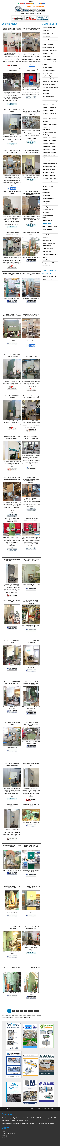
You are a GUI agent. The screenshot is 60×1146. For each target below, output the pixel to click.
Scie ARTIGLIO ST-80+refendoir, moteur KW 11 (12, 314)
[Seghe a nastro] (19, 3)
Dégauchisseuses (47, 67)
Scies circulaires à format (49, 226)
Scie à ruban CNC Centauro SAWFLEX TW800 (31, 28)
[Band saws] (22, 3)
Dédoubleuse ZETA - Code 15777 (31, 805)
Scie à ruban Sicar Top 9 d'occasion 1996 (31, 927)
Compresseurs (46, 56)
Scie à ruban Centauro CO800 (12, 805)
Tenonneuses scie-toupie (50, 254)
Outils (44, 158)
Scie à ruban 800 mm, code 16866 (12, 723)
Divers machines (47, 73)
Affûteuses (45, 30)
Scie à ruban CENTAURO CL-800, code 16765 (31, 560)
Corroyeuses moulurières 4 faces (50, 63)
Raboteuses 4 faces (48, 198)
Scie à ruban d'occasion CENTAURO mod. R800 (31, 151)
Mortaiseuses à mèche (49, 152)
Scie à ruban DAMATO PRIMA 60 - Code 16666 (31, 846)
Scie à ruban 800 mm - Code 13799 (12, 846)
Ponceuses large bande (49, 178)
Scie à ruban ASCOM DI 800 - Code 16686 (12, 927)
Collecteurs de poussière (49, 50)
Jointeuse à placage (48, 104)
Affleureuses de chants (49, 27)
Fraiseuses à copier (48, 96)
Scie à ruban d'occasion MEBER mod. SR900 (12, 764)
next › (30, 1011)
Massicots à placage (48, 143)
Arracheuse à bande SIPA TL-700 (31, 233)
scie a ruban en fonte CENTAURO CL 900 (31, 355)
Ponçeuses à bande (48, 172)
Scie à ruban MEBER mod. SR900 (12, 110)
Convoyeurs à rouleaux (49, 59)
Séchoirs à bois (47, 235)
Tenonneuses (46, 251)
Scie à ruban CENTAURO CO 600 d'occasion (12, 560)
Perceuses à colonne (48, 160)
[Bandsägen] (28, 3)
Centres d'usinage (47, 44)
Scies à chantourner (48, 204)
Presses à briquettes (48, 184)
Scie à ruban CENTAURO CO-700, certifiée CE (31, 641)
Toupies (44, 257)
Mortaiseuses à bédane (49, 146)
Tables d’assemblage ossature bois (48, 244)
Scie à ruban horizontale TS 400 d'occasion (12, 69)
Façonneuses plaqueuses (50, 87)
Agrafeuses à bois (47, 33)
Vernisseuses (46, 265)
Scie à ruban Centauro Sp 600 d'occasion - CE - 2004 (31, 396)
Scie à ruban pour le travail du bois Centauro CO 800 (12, 478)
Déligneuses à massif (48, 70)
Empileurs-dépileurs (48, 76)
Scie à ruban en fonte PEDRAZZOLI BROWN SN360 (31, 724)
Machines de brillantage (49, 124)
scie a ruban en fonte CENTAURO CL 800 (12, 233)
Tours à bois (46, 260)
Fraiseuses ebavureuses (49, 99)
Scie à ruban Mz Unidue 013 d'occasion (12, 192)
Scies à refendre (47, 220)
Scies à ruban (46, 223)
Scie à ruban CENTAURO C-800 (12, 600)
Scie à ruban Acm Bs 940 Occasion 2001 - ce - (12, 437)
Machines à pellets (47, 110)
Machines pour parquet (49, 140)
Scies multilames (47, 229)
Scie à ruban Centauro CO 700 (31, 764)
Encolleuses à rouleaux (49, 79)
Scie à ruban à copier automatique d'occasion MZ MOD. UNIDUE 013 (31, 193)
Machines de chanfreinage (46, 128)
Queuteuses (46, 192)
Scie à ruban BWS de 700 (12, 968)
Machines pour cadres (49, 137)
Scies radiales (46, 232)
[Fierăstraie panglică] (40, 3)
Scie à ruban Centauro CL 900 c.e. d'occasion (31, 314)
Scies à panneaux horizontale (47, 211)
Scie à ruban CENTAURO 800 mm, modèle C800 (12, 682)
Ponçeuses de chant (48, 175)
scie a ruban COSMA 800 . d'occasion (12, 396)
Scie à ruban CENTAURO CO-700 (12, 641)
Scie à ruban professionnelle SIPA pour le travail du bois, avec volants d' (31, 480)
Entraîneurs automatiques (50, 81)
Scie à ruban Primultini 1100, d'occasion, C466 (31, 519)
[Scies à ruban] (25, 3)
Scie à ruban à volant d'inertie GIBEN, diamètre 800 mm (31, 601)
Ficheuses (45, 90)
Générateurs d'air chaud (49, 102)
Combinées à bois (47, 53)
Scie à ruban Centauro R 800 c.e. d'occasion (12, 151)
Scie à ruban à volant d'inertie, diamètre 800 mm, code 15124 (31, 683)
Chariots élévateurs (48, 47)
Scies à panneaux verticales (47, 216)
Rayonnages (46, 201)
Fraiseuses (45, 93)
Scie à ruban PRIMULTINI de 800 (31, 274)
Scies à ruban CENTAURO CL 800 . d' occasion (12, 355)
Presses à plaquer (47, 186)
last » (36, 1011)
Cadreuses (45, 41)
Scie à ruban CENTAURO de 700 (12, 274)
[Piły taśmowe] (37, 3)
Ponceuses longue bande (50, 181)
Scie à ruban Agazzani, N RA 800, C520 (31, 69)
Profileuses (45, 189)
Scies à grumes (47, 207)
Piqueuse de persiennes (49, 166)
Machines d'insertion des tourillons (49, 120)
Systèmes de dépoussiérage (46, 239)
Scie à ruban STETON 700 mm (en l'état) (12, 886)
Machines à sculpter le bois (49, 115)
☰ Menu (30, 1)
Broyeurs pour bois (48, 39)
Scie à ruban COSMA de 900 (31, 968)
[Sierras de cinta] (31, 3)
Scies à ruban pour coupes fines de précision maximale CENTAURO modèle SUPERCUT (31, 112)
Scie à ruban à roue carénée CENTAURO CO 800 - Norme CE (12, 29)
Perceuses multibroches (49, 163)
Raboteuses (46, 195)
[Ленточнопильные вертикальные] (43, 3)
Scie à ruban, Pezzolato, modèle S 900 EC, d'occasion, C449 (12, 520)
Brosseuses (46, 36)
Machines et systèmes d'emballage (49, 134)
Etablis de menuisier (48, 84)
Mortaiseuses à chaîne (49, 149)
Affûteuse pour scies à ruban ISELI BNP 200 (31, 437)
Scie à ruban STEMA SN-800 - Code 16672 (31, 886)
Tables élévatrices (47, 248)
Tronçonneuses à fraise (49, 263)
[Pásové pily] (34, 3)
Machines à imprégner (49, 107)
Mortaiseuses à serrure (49, 155)
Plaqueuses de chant (48, 169)
